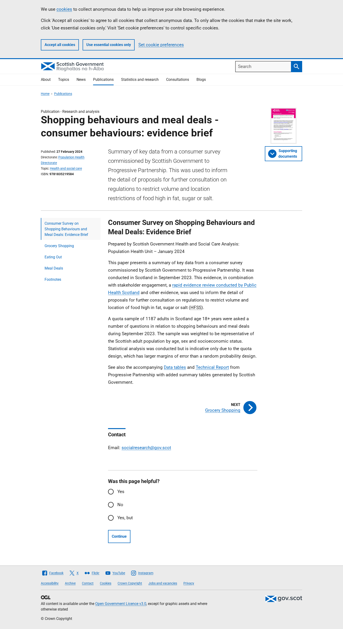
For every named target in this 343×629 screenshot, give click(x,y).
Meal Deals (54, 268)
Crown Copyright (130, 583)
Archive (70, 583)
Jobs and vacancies (162, 583)
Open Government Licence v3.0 (120, 603)
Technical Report (212, 367)
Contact (88, 583)
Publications (103, 79)
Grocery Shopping (59, 246)
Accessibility (50, 583)
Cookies (105, 583)
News (81, 79)
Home (45, 94)
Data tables (175, 367)
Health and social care (66, 168)
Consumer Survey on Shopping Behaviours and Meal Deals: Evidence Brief (66, 229)
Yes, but (125, 517)
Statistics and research (140, 79)
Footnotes (53, 279)
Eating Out (53, 257)
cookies (64, 9)
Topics (63, 79)
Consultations (177, 79)
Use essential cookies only (108, 45)
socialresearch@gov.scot (146, 447)
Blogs (201, 79)
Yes (120, 491)
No (120, 504)
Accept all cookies (60, 45)
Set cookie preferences (161, 44)
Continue (119, 536)
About (46, 79)
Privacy (188, 583)
